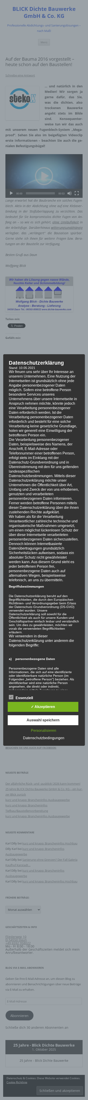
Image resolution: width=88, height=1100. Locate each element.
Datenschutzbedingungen (43, 738)
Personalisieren (43, 730)
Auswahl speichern (43, 720)
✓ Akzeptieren (43, 707)
